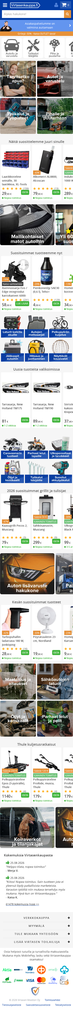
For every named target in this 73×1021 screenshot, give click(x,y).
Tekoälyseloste (63, 1004)
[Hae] (67, 14)
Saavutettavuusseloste (38, 1004)
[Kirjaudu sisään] (55, 5)
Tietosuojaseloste (11, 1004)
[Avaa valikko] (4, 5)
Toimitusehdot (52, 999)
